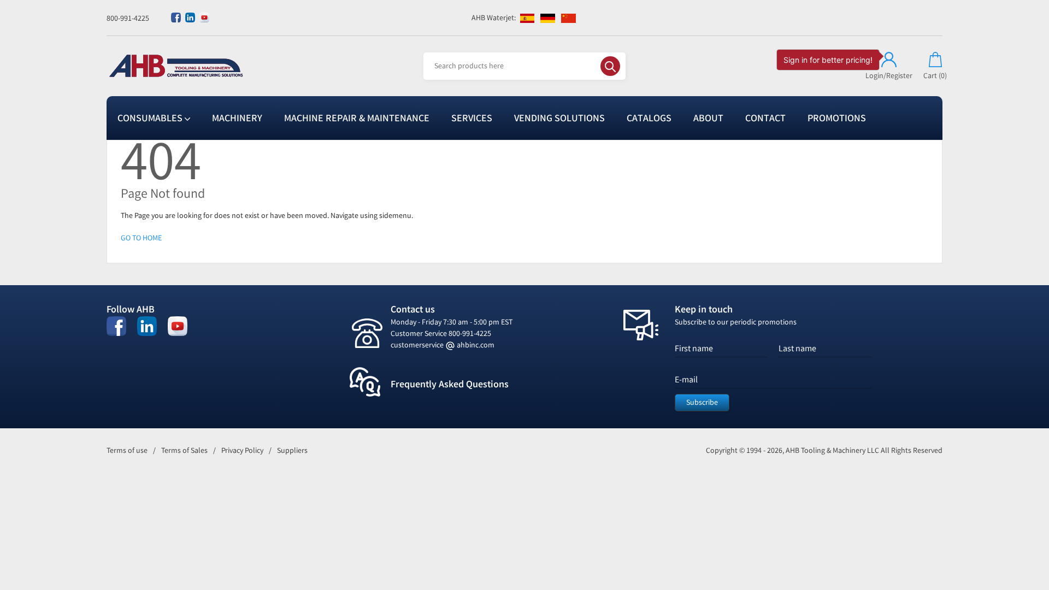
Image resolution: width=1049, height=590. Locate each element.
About (708, 118)
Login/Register (888, 75)
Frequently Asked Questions (450, 384)
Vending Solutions (559, 118)
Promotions (837, 118)
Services (471, 118)
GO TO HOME (141, 238)
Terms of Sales (184, 450)
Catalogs (649, 118)
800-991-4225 (128, 18)
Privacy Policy (242, 450)
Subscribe (702, 402)
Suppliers (292, 450)
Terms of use (127, 450)
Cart (935, 75)
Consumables (151, 118)
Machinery (237, 118)
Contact (765, 118)
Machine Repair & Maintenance (356, 118)
